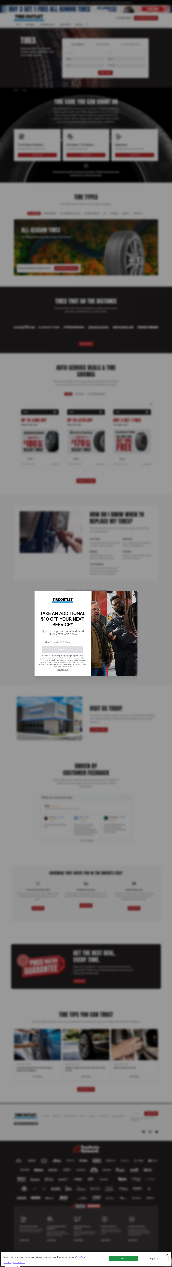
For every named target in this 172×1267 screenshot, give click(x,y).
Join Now (62, 649)
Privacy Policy (67, 666)
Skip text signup (62, 670)
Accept (123, 1259)
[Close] (134, 594)
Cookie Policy (8, 1263)
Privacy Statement (19, 1263)
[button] (167, 1255)
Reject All (154, 1259)
